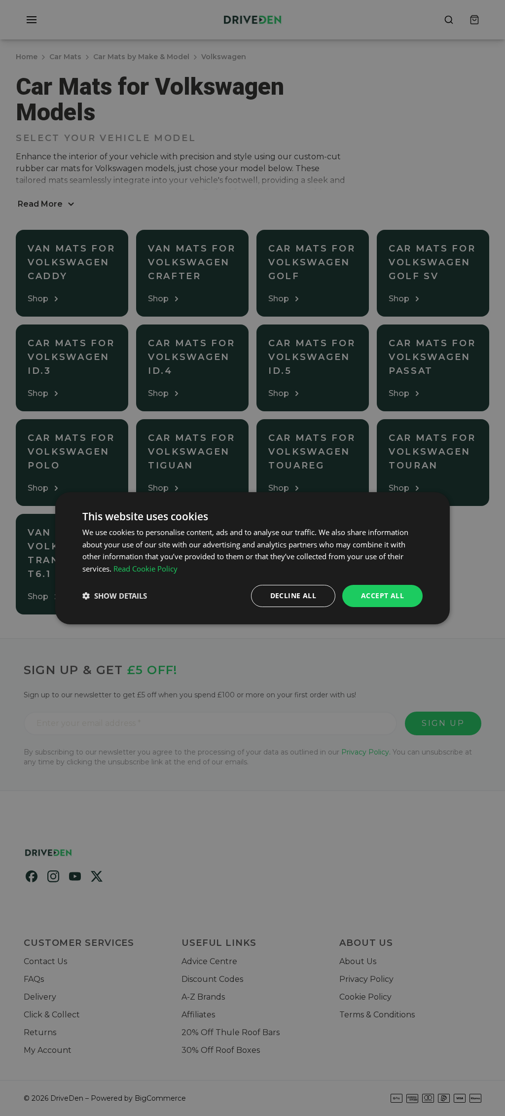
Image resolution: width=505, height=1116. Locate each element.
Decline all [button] (293, 595)
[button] (114, 595)
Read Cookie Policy (145, 569)
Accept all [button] (382, 595)
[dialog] (252, 558)
